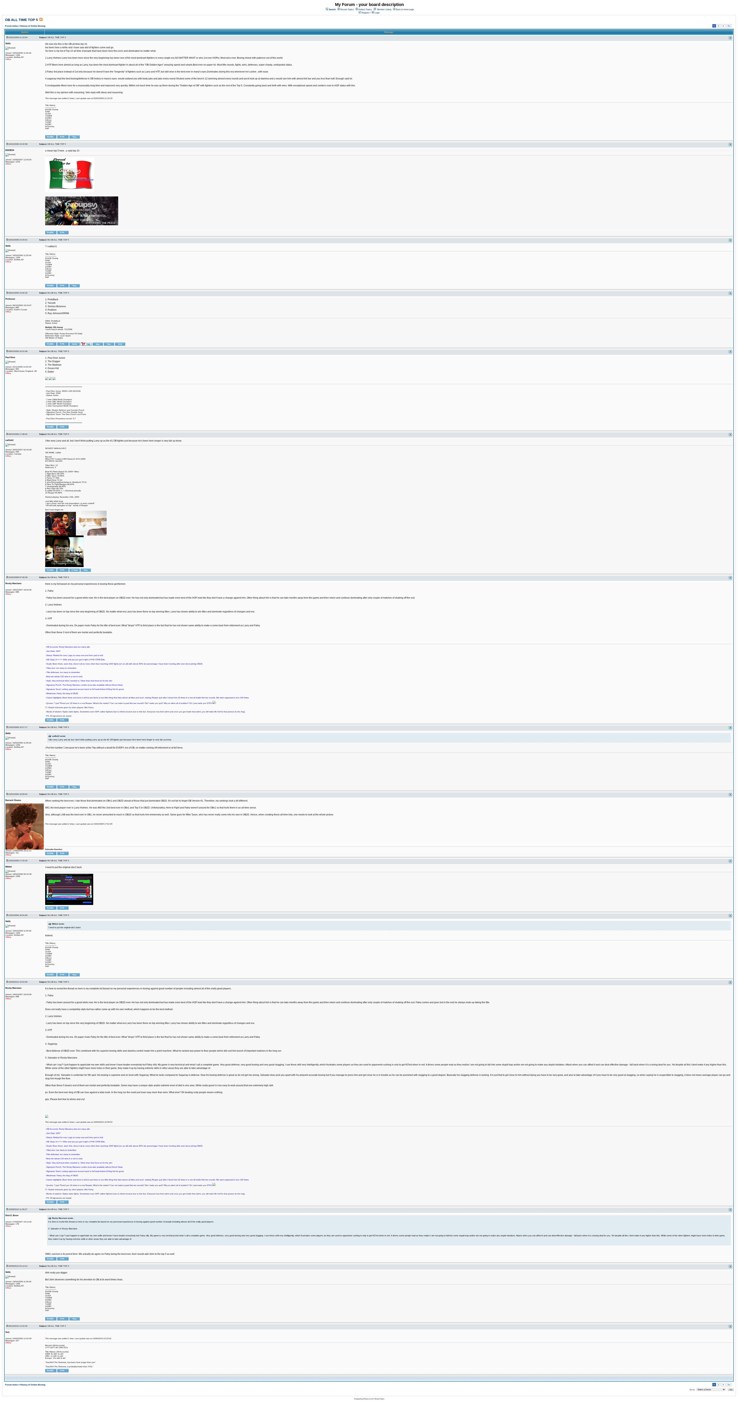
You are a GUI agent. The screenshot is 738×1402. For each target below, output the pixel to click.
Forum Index (11, 26)
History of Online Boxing (32, 26)
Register (365, 13)
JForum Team (379, 1399)
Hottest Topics (365, 9)
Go (729, 26)
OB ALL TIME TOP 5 (21, 20)
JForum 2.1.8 (367, 1399)
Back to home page (405, 9)
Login (377, 13)
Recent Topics (347, 9)
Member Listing (384, 9)
